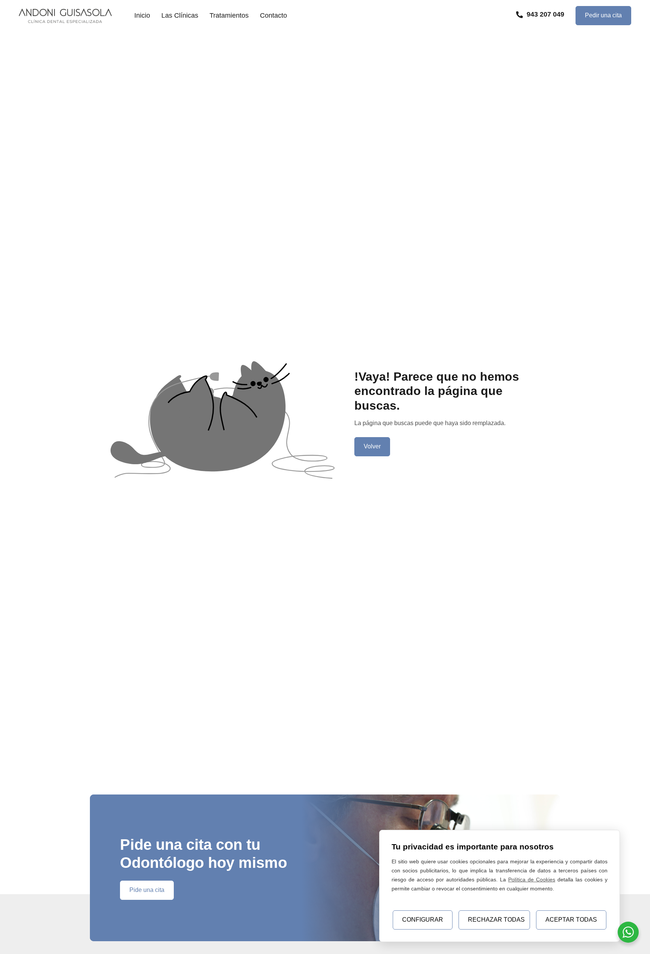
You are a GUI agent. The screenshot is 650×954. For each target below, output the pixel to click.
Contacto (273, 15)
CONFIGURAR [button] (422, 919)
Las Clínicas (179, 15)
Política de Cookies (531, 880)
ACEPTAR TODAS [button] (571, 919)
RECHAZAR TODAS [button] (496, 919)
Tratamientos (229, 15)
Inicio (142, 15)
